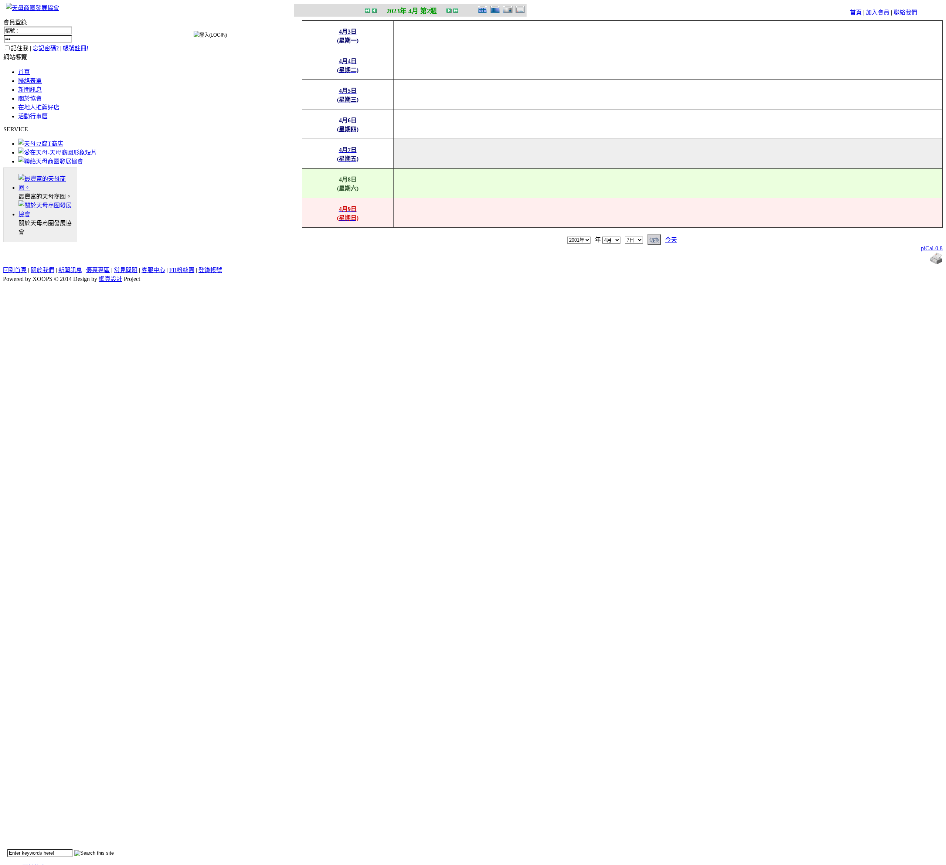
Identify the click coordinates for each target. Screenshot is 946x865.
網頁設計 (110, 279)
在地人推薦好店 (38, 107)
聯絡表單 (30, 81)
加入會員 (877, 12)
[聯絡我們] (50, 161)
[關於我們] (47, 214)
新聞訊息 (30, 89)
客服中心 (153, 270)
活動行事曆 (33, 116)
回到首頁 (15, 270)
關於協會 (30, 98)
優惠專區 (98, 270)
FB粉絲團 (181, 270)
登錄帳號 (210, 270)
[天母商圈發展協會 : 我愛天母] (32, 8)
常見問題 (125, 270)
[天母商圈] (47, 187)
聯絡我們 (905, 12)
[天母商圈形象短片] (57, 152)
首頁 (856, 12)
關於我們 (42, 270)
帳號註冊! (75, 48)
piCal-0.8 (932, 248)
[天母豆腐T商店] (40, 143)
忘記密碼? (46, 48)
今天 (671, 240)
